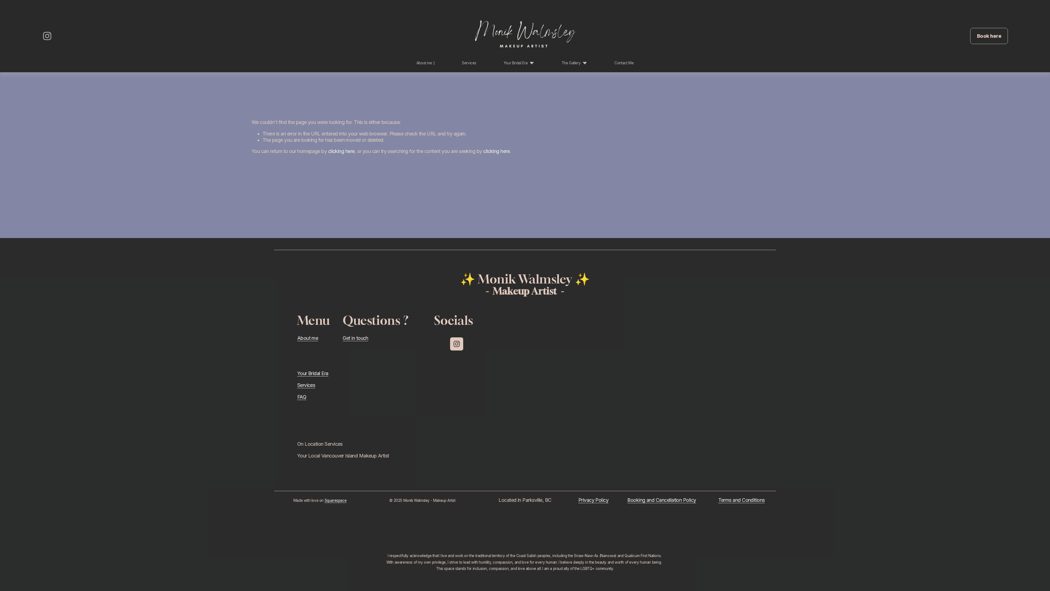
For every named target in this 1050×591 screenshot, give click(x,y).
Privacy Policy (593, 500)
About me (307, 338)
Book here (989, 36)
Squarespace (336, 500)
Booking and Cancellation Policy (661, 500)
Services (469, 63)
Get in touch (355, 338)
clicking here (341, 151)
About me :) (425, 63)
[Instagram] (47, 36)
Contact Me (624, 63)
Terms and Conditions (741, 500)
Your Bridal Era (312, 373)
